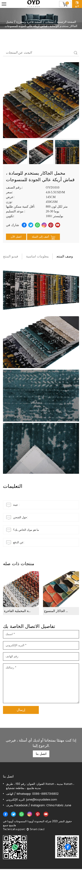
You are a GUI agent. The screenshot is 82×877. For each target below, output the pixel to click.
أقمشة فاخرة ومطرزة (29, 22)
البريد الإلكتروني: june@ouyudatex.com (31, 799)
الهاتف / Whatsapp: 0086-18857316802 (32, 794)
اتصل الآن (16, 237)
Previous (7, 152)
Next (75, 152)
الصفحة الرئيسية (66, 22)
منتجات (49, 22)
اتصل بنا (41, 753)
